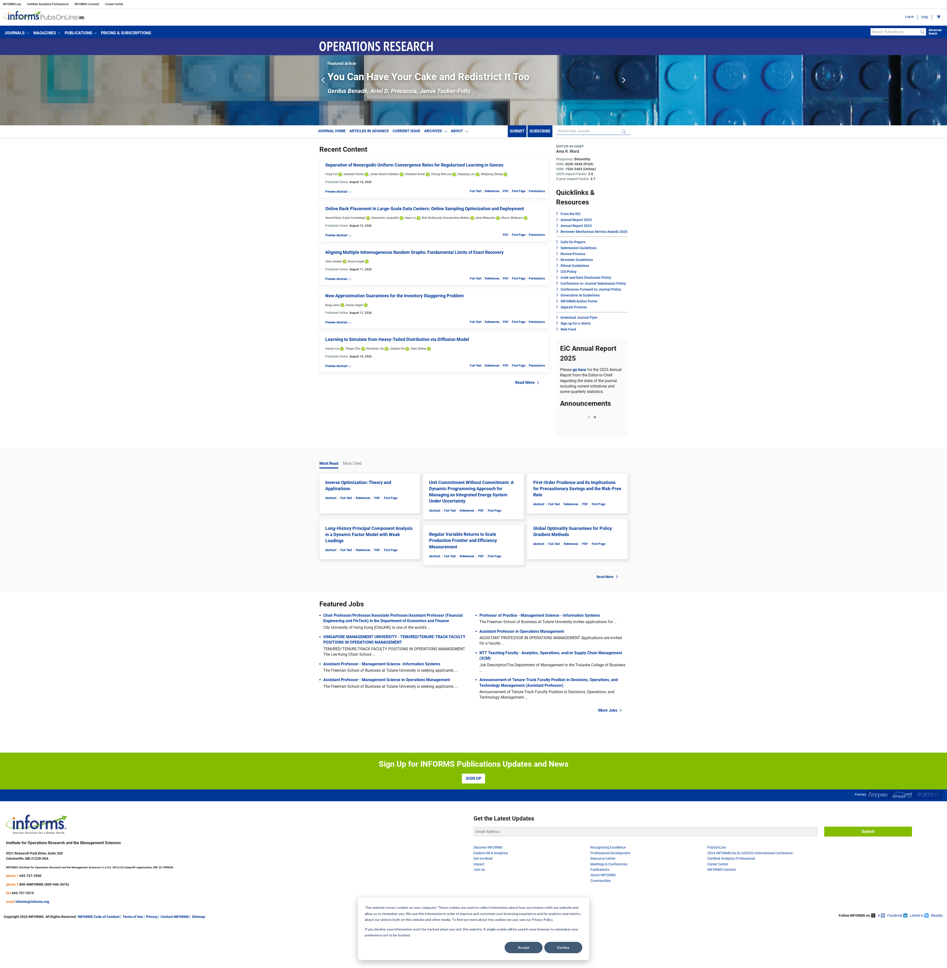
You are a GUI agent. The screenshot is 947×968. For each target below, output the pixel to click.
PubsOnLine (716, 891)
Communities (600, 924)
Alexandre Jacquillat (385, 218)
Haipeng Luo (466, 174)
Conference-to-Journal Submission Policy (593, 283)
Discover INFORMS (488, 891)
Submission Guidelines (579, 248)
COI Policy (569, 272)
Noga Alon (332, 305)
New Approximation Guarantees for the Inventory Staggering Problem (394, 295)
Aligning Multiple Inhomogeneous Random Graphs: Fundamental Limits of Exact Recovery (414, 252)
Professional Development (610, 896)
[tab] (589, 471)
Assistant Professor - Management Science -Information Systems (381, 707)
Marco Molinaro (512, 218)
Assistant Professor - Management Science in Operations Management (386, 723)
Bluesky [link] (937, 958)
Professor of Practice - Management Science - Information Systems (539, 658)
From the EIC (571, 214)
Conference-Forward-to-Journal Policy (591, 289)
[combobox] (895, 32)
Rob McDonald (432, 218)
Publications (599, 912)
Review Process (573, 254)
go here (580, 369)
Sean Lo (410, 218)
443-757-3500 (30, 919)
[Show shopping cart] (938, 17)
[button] (16, 33)
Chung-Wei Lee (441, 174)
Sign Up (473, 821)
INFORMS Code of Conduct (99, 960)
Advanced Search (935, 31)
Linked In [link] (917, 958)
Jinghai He (397, 348)
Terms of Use (133, 960)
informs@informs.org (32, 945)
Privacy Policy (542, 919)
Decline (563, 947)
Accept (523, 947)
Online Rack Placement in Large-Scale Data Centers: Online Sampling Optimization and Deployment (424, 208)
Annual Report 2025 (576, 220)
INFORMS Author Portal (579, 301)
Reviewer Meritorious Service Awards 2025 (594, 232)
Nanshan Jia (375, 348)
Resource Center (603, 901)
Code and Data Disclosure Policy (586, 277)
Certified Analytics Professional (48, 4)
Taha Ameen (333, 261)
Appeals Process (574, 307)
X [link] (879, 958)
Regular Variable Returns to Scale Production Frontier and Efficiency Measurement (463, 583)
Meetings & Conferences (608, 907)
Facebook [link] (894, 958)
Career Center (114, 4)
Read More (525, 382)
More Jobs (607, 753)
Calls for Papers (573, 242)
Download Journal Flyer (579, 317)
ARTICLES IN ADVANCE (369, 131)
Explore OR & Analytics (491, 896)
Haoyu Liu (332, 348)
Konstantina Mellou (456, 218)
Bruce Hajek (356, 261)
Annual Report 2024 (576, 226)
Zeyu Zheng (418, 348)
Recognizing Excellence (608, 891)
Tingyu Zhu (352, 348)
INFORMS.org (12, 4)
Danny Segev (354, 305)
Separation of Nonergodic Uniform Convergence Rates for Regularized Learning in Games (414, 165)
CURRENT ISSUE (406, 131)
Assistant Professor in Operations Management (521, 674)
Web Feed (568, 329)
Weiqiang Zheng (492, 174)
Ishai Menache (485, 218)
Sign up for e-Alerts (576, 323)
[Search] (922, 32)
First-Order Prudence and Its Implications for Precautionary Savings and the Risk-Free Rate (577, 531)
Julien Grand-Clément (384, 174)
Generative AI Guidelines (580, 295)
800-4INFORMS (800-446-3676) (44, 927)
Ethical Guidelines (575, 266)
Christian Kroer (415, 174)
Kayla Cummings (354, 218)
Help (924, 17)
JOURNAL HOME (332, 131)
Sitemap (198, 960)
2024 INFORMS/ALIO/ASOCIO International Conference (750, 896)
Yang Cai (331, 174)
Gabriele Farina (354, 174)
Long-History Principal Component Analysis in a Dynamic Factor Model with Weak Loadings (369, 577)
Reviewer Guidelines (577, 260)
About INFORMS (603, 918)
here (601, 460)
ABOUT (457, 131)
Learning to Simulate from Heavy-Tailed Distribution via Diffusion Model (397, 339)
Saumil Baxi (333, 218)
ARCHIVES (433, 131)
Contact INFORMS (175, 960)
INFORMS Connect (86, 4)
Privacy (152, 960)
